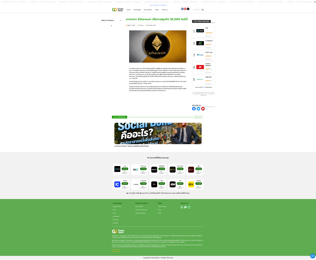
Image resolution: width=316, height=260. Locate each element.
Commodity (116, 216)
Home (128, 10)
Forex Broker (148, 10)
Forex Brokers (139, 206)
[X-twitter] (188, 9)
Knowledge (137, 10)
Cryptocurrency (117, 206)
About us (165, 10)
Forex (114, 213)
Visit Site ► (209, 36)
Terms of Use (115, 251)
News (157, 10)
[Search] (203, 10)
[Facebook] (182, 9)
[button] (120, 20)
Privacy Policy (116, 250)
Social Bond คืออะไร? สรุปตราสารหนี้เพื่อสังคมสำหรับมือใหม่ (131, 146)
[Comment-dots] (312, 255)
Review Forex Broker (141, 210)
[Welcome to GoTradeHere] (117, 9)
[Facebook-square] (182, 207)
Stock (114, 210)
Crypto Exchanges (140, 213)
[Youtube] (185, 9)
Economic (115, 219)
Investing (115, 223)
